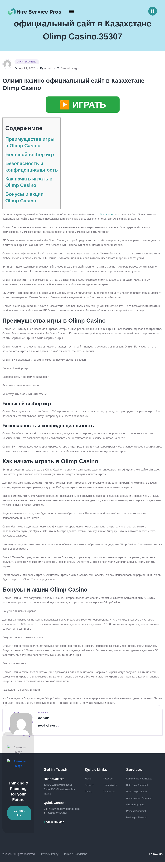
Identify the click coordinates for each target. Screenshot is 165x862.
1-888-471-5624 (57, 813)
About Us (108, 778)
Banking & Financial (136, 817)
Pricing (88, 791)
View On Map (55, 822)
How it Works (110, 785)
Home (88, 778)
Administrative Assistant (138, 798)
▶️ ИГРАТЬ (82, 104)
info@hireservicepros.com (64, 808)
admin (48, 68)
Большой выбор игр (29, 154)
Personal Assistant (136, 811)
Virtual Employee (135, 804)
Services (89, 785)
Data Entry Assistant (137, 785)
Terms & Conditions (75, 854)
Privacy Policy (49, 854)
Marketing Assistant (136, 791)
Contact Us (19, 813)
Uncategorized (26, 61)
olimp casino (106, 214)
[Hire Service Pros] (34, 11)
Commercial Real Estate (139, 778)
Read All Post (47, 725)
